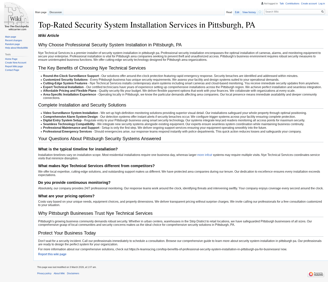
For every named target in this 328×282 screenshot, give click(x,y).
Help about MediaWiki (16, 48)
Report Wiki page (14, 66)
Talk (282, 3)
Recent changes (13, 40)
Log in (322, 3)
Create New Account (15, 62)
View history (249, 12)
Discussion (56, 12)
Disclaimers (73, 273)
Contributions (292, 3)
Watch (260, 11)
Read (229, 12)
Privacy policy (44, 273)
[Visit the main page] (17, 15)
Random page (12, 44)
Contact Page (12, 70)
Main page (41, 12)
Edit (237, 12)
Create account (309, 3)
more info (203, 154)
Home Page (11, 59)
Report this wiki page (52, 254)
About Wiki (59, 273)
